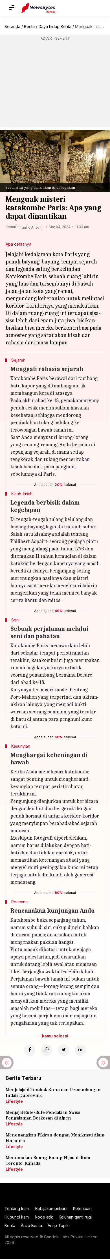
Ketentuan (82, 1208)
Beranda (12, 26)
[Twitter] (63, 1050)
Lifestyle (14, 1101)
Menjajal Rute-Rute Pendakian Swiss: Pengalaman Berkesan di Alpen (44, 1115)
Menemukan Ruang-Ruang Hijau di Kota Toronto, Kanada (48, 1160)
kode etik (44, 1217)
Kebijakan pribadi (51, 1208)
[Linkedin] (80, 1050)
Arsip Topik (58, 1225)
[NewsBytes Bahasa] (38, 8)
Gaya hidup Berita (54, 26)
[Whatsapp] (46, 1050)
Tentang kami (17, 1208)
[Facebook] (29, 1050)
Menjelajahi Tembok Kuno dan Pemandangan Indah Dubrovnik (53, 1092)
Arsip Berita (31, 1225)
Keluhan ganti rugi (75, 1217)
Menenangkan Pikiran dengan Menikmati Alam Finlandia (55, 1138)
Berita (29, 26)
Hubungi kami (17, 1217)
